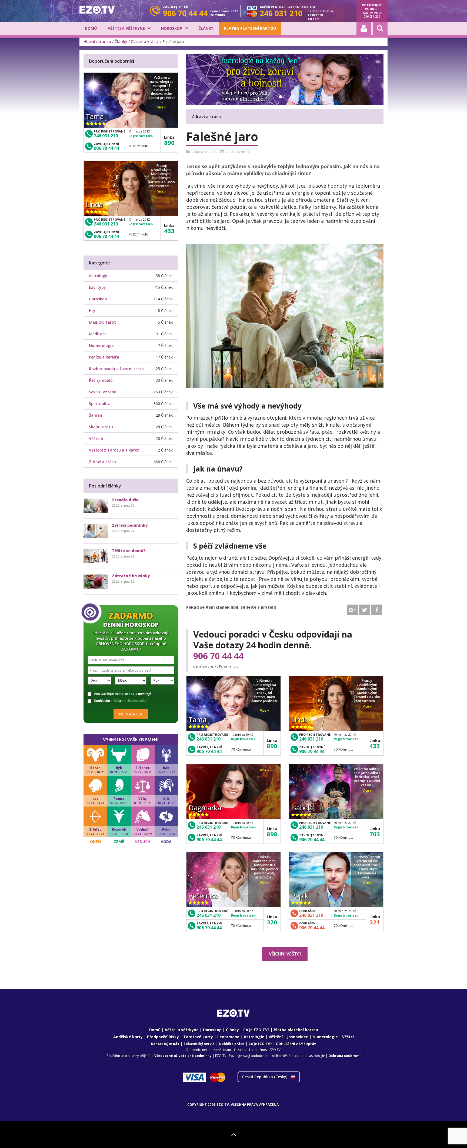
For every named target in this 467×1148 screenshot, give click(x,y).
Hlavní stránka (97, 41)
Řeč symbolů (101, 380)
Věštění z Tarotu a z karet (114, 450)
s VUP (115, 700)
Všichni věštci (285, 954)
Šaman (95, 415)
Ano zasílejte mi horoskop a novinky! (122, 694)
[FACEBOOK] (376, 610)
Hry (92, 310)
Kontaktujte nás (165, 1043)
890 (272, 746)
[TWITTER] (364, 610)
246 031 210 (208, 739)
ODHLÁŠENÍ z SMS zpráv (296, 1043)
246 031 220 (372, 16)
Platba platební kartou (250, 28)
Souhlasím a (121, 701)
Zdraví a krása (145, 41)
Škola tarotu (101, 426)
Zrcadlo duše (125, 499)
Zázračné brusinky (131, 575)
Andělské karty (128, 1036)
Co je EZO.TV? (256, 1029)
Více (263, 710)
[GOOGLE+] (352, 610)
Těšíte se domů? (128, 550)
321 (374, 922)
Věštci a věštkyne (126, 28)
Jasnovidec (297, 1036)
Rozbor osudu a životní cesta (116, 368)
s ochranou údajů (135, 700)
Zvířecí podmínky (130, 525)
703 (374, 834)
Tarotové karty (198, 1036)
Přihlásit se (131, 713)
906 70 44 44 (218, 656)
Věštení (96, 438)
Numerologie (101, 345)
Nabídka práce (231, 1043)
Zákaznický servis (199, 1043)
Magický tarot (102, 322)
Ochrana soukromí (344, 1055)
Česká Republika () (265, 1076)
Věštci (348, 1036)
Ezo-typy (97, 287)
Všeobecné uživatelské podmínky (183, 1055)
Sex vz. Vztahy (102, 391)
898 (272, 834)
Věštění (276, 1036)
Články (205, 28)
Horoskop (171, 28)
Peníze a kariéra (104, 357)
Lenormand (228, 1036)
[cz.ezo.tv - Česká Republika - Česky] (97, 9)
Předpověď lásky (163, 1036)
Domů (91, 28)
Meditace (97, 333)
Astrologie (98, 275)
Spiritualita (100, 403)
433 (374, 746)
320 (272, 922)
